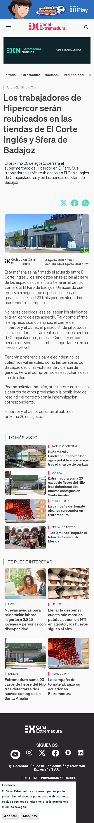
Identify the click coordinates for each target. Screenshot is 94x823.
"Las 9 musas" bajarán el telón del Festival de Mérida (67, 537)
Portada (9, 75)
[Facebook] (55, 754)
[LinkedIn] (81, 754)
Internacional (73, 75)
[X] (42, 754)
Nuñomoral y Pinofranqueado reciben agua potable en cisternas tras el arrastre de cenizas (68, 458)
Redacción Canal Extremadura (23, 261)
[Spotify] (68, 754)
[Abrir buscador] (86, 26)
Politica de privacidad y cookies (48, 778)
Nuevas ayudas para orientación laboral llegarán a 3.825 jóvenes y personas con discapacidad (25, 619)
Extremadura (30, 75)
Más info (30, 816)
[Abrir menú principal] (9, 26)
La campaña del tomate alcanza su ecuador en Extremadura (66, 510)
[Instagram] (29, 754)
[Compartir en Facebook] (74, 203)
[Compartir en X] (64, 203)
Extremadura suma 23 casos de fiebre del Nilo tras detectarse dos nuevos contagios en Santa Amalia (66, 486)
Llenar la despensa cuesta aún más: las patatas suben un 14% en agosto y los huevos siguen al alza (68, 619)
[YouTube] (15, 754)
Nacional (52, 75)
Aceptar (10, 816)
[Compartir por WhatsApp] (85, 203)
